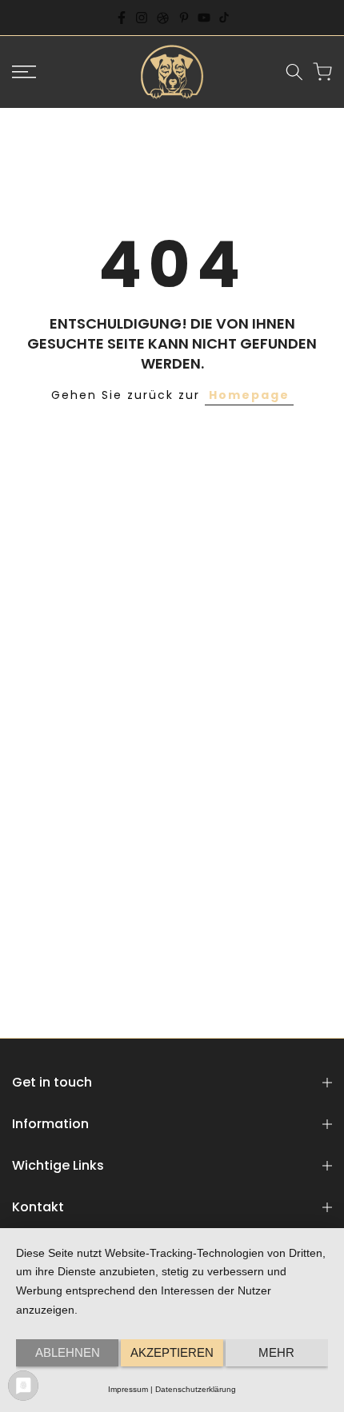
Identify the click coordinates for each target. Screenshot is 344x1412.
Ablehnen (67, 1352)
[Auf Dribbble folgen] (162, 17)
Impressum (128, 1389)
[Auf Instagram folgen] (141, 17)
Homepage (249, 395)
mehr (276, 1352)
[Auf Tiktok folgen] (224, 17)
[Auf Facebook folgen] (121, 17)
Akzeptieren (172, 1352)
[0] (322, 72)
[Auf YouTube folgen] (204, 17)
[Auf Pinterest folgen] (184, 17)
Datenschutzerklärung (195, 1389)
